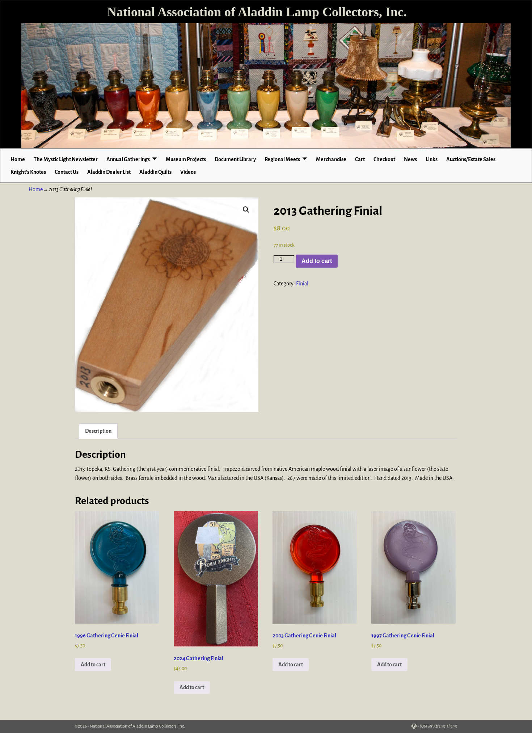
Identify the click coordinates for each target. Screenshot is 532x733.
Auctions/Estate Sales (470, 159)
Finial (302, 283)
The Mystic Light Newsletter (66, 159)
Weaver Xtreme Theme (438, 726)
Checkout (384, 159)
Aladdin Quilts (155, 172)
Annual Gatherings (128, 159)
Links (432, 159)
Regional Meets (282, 159)
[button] (246, 209)
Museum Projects (186, 159)
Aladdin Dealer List (109, 172)
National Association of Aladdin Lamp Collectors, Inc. (257, 12)
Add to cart (316, 261)
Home (17, 159)
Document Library (235, 159)
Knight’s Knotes (28, 172)
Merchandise (331, 159)
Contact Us (67, 172)
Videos (188, 172)
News (410, 159)
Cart (360, 159)
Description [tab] (98, 431)
